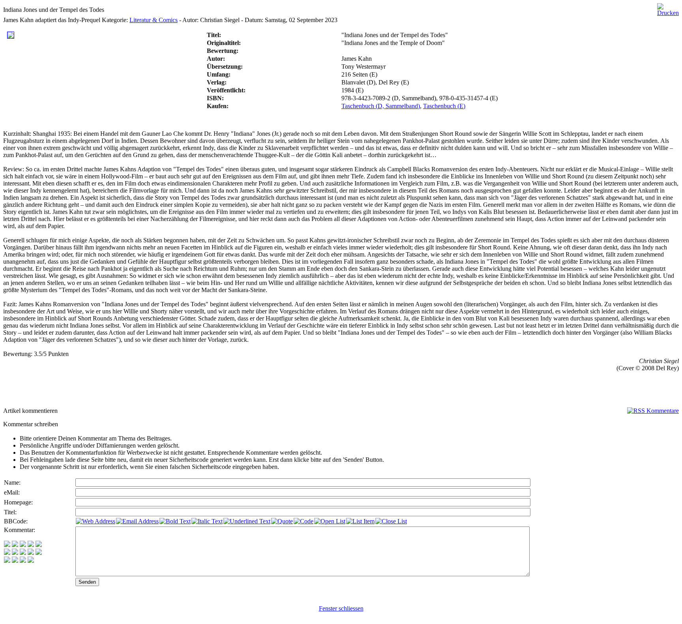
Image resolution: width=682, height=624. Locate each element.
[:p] (39, 545)
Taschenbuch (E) (444, 106)
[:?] (7, 560)
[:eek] (15, 552)
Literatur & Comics (153, 20)
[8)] (31, 545)
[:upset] (23, 552)
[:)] (7, 545)
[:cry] (15, 560)
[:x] (31, 560)
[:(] (23, 560)
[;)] (23, 545)
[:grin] (15, 545)
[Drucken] (668, 7)
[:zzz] (31, 552)
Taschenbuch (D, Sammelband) (380, 106)
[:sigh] (39, 552)
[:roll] (7, 552)
